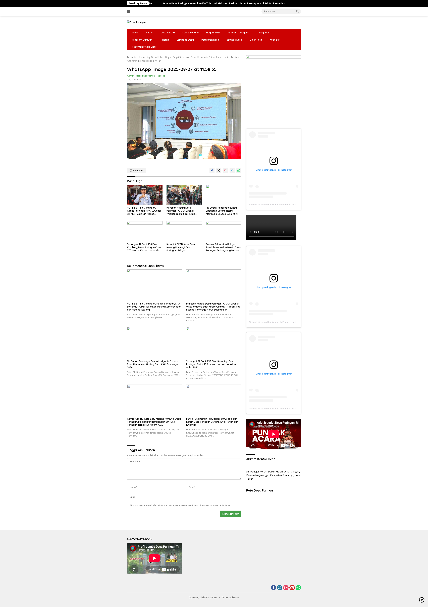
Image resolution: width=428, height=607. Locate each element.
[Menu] (129, 11)
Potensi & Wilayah (238, 32)
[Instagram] (286, 588)
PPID (148, 32)
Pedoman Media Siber (144, 46)
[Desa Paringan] (136, 22)
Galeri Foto (256, 39)
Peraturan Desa (210, 39)
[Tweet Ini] (218, 170)
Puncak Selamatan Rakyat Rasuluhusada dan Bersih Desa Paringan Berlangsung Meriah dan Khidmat (223, 247)
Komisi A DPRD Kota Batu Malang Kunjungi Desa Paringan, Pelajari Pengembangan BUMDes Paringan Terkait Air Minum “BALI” (181, 247)
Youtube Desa (234, 39)
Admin (130, 75)
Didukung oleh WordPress (203, 597)
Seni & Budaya (190, 32)
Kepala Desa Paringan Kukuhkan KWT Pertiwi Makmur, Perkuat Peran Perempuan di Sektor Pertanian (186, 3)
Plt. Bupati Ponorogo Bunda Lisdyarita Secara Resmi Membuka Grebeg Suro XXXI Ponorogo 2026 (222, 210)
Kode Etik (275, 39)
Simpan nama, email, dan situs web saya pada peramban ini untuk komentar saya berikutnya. (180, 505)
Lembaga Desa (185, 39)
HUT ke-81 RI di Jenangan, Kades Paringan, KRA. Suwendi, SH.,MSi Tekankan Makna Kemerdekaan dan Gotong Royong (144, 210)
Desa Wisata (168, 32)
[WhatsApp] (298, 588)
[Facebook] (273, 588)
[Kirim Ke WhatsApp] (238, 170)
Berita (165, 39)
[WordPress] (279, 588)
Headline (160, 75)
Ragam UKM (213, 32)
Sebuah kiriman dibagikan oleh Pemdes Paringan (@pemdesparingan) (286, 204)
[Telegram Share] (232, 170)
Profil (135, 32)
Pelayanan (264, 32)
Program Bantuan (142, 39)
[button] (297, 11)
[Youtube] (292, 588)
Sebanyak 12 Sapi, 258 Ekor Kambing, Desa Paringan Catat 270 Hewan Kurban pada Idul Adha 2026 (144, 247)
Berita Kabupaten (145, 75)
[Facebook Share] (212, 170)
